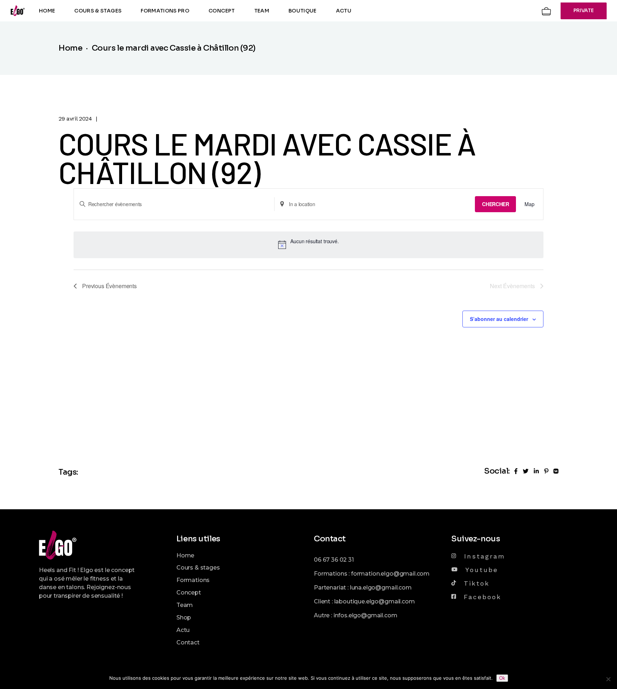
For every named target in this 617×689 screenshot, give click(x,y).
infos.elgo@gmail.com (365, 615)
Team (184, 605)
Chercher (495, 204)
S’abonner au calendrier (499, 318)
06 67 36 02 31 (334, 559)
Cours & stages (198, 567)
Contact (188, 642)
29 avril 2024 (75, 118)
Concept (188, 592)
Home (185, 555)
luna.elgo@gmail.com (381, 587)
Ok (502, 678)
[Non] (608, 679)
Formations (193, 580)
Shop (183, 617)
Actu (183, 630)
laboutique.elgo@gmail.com (374, 601)
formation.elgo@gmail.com (390, 573)
